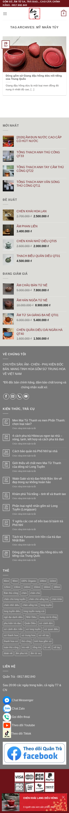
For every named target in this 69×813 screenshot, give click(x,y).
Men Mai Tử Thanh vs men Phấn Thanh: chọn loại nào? (38, 422)
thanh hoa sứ (11, 641)
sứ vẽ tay (44, 635)
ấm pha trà (21, 653)
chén (24, 593)
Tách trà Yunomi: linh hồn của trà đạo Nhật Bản (36, 538)
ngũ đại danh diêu (13, 617)
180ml (57, 587)
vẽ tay (57, 647)
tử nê (47, 647)
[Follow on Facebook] (6, 396)
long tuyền (46, 605)
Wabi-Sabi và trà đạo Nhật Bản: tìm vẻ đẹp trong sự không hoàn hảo (37, 480)
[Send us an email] (13, 396)
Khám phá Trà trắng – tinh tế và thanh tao (39, 494)
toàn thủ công (11, 647)
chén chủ (35, 593)
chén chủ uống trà (38, 599)
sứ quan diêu (51, 629)
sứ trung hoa (28, 635)
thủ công (26, 641)
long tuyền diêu (12, 611)
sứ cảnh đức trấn (13, 629)
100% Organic (28, 581)
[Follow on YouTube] (26, 396)
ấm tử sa (35, 653)
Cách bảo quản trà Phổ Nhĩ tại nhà (34, 451)
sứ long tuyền (33, 629)
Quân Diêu (30, 623)
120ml (7, 587)
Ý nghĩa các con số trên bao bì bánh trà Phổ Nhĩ (37, 523)
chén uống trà (30, 605)
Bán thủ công (11, 593)
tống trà (37, 647)
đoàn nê (8, 653)
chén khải (57, 599)
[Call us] (19, 396)
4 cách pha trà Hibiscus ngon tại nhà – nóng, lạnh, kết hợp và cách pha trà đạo (38, 437)
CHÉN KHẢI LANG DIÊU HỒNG (40, 798)
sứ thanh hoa (11, 635)
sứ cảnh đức (46, 623)
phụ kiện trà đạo (12, 623)
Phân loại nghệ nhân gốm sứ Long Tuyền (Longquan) (35, 507)
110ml (53, 581)
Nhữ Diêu (31, 617)
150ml (37, 587)
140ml (27, 587)
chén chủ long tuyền (14, 599)
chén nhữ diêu (11, 605)
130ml (17, 587)
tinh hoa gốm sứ (43, 641)
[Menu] (5, 13)
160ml (47, 587)
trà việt (25, 647)
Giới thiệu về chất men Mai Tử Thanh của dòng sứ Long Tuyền (36, 464)
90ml (15, 581)
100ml (43, 581)
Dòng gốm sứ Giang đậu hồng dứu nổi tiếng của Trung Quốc (37, 554)
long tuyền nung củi (34, 611)
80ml (6, 581)
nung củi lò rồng (48, 617)
